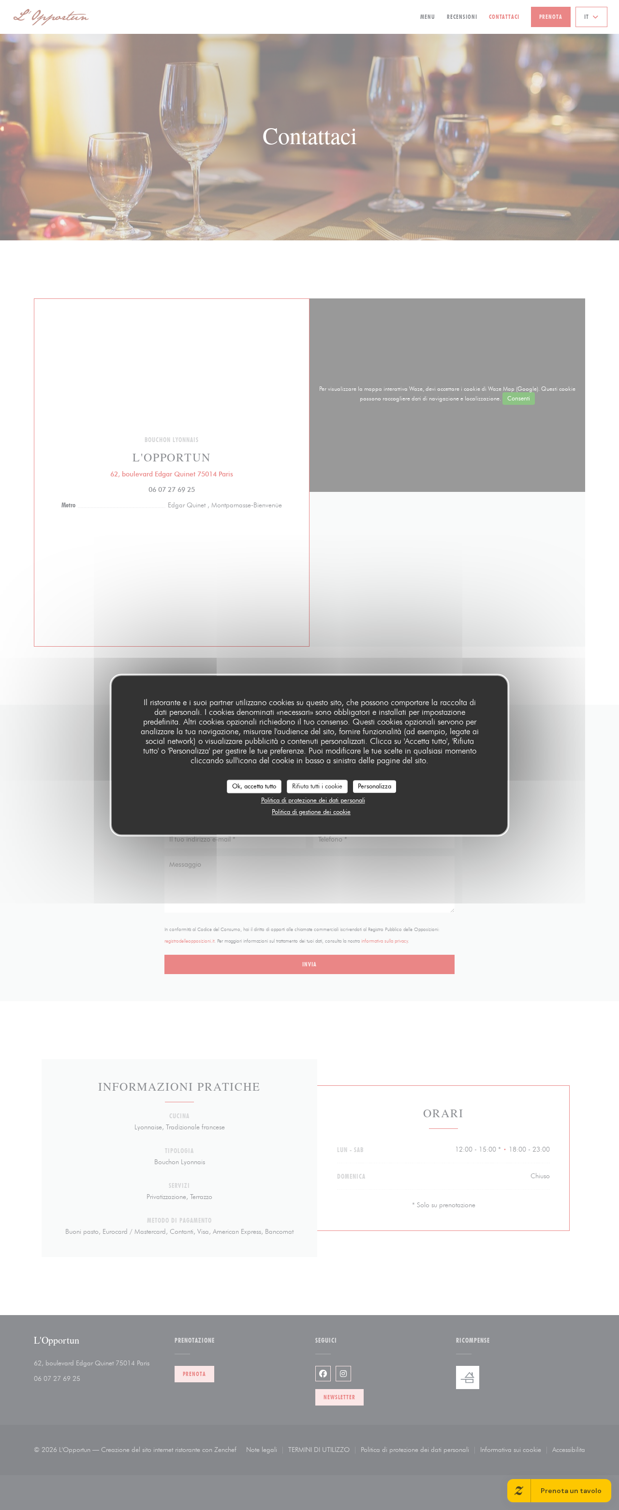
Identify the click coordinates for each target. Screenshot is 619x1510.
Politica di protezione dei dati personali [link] (313, 800)
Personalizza (374, 786)
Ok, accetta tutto (254, 786)
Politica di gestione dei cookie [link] (311, 811)
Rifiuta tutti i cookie (317, 786)
